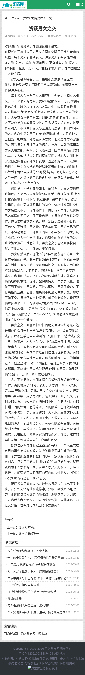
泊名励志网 (28, 633)
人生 (36, 440)
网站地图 (59, 653)
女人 (39, 57)
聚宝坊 (42, 633)
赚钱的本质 (14, 598)
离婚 (11, 292)
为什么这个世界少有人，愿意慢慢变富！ (33, 571)
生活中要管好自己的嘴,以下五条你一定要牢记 (36, 578)
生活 (11, 265)
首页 (11, 18)
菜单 (81, 6)
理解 (42, 166)
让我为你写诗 (27, 527)
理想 (20, 445)
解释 (73, 144)
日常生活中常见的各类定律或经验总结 (32, 591)
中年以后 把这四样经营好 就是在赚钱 (31, 564)
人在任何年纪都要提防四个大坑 (27, 551)
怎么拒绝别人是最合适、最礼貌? (28, 605)
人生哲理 (23, 18)
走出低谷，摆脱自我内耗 (23, 585)
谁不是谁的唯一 (29, 533)
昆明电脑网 (10, 633)
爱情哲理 (37, 18)
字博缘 (21, 46)
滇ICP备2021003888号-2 (35, 653)
